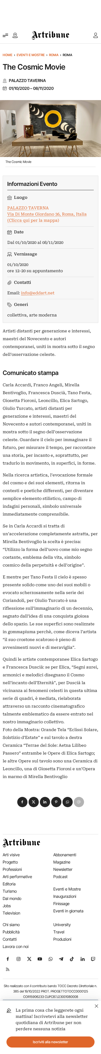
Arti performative (17, 876)
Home (7, 55)
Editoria (9, 883)
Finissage (61, 903)
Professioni (12, 869)
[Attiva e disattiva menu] (5, 35)
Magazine (61, 862)
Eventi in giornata (68, 910)
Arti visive (11, 854)
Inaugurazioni (64, 896)
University (62, 924)
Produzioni (62, 939)
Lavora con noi (16, 946)
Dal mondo (12, 898)
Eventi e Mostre (31, 55)
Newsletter (62, 869)
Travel (58, 931)
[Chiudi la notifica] (96, 1005)
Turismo (10, 891)
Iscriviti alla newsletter (50, 1042)
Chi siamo (11, 924)
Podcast (60, 876)
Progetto (10, 862)
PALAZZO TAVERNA (27, 80)
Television (11, 913)
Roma (53, 55)
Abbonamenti (64, 854)
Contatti (10, 939)
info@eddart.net (37, 293)
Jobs (7, 905)
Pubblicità (11, 931)
